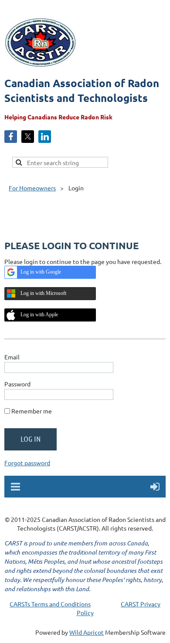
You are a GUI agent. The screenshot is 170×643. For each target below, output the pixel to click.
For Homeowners (32, 188)
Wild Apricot (86, 632)
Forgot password (27, 463)
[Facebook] (10, 136)
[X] (27, 136)
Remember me (31, 411)
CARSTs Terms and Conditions (50, 604)
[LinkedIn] (44, 136)
